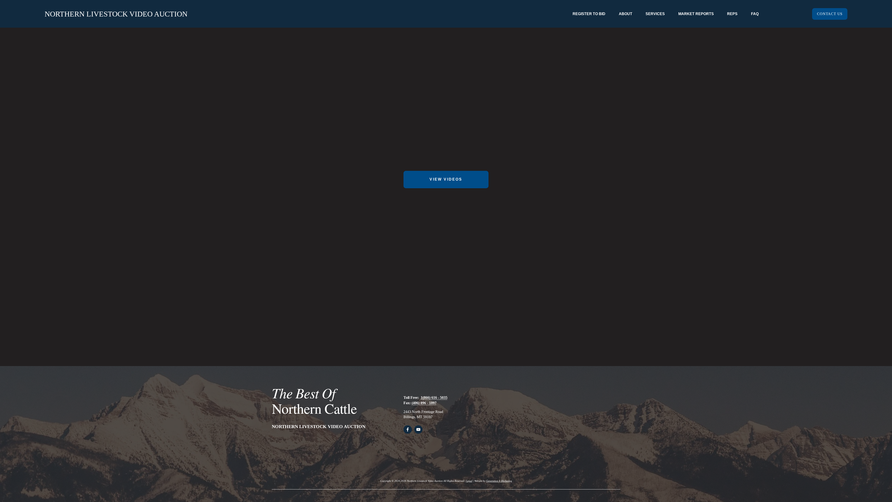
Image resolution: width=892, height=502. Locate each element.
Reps (732, 14)
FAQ (755, 14)
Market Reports (696, 14)
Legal (469, 480)
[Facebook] (407, 429)
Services (655, 14)
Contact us (830, 14)
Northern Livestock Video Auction (116, 14)
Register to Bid (589, 14)
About (625, 14)
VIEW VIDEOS (446, 179)
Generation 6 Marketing (499, 480)
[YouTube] (418, 429)
